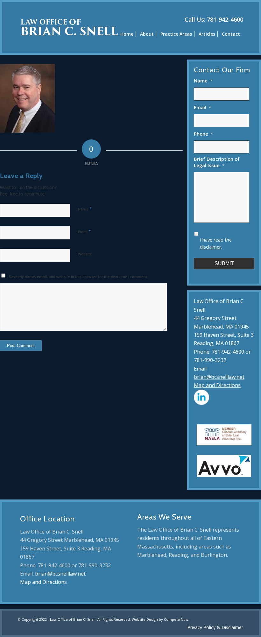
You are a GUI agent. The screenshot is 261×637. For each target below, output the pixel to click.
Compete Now (176, 619)
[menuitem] (127, 33)
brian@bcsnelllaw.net (219, 376)
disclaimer (210, 247)
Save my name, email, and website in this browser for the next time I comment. (78, 276)
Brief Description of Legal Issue (217, 162)
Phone (203, 134)
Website (85, 253)
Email (84, 231)
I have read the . (216, 243)
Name (85, 209)
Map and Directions (217, 385)
